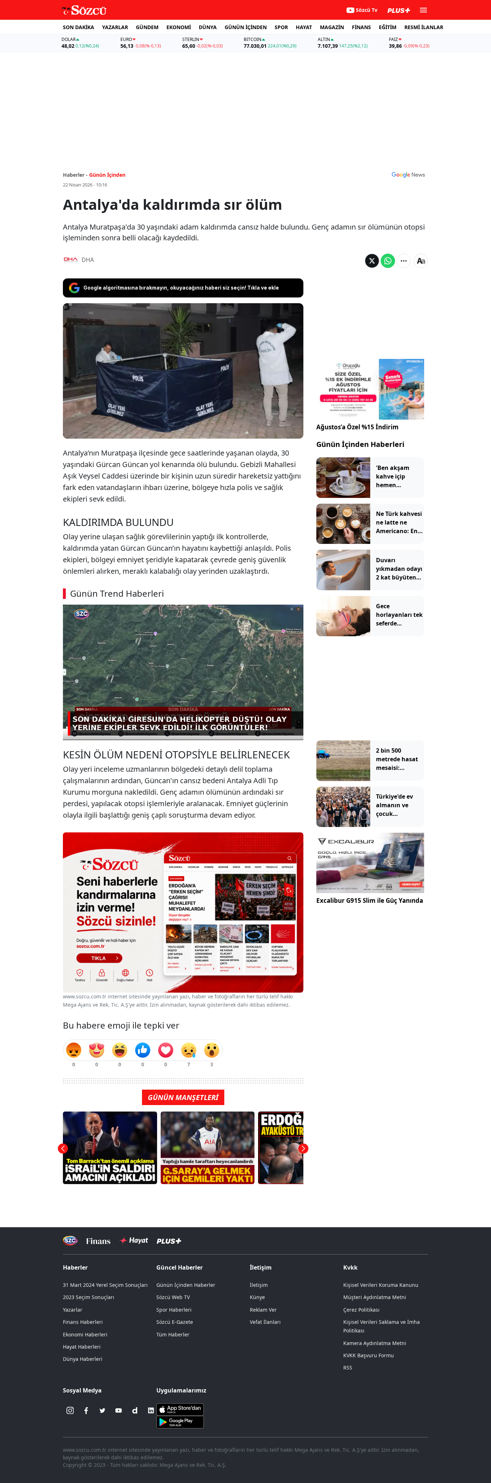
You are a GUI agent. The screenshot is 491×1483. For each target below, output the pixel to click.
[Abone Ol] (408, 174)
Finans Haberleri (83, 1321)
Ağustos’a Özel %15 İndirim (357, 427)
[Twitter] (102, 1410)
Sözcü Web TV (173, 1297)
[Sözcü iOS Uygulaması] (180, 1409)
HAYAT (304, 27)
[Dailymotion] (135, 1410)
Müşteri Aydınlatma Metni (374, 1297)
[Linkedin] (151, 1410)
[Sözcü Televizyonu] (70, 1241)
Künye (257, 1297)
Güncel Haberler (179, 1267)
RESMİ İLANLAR (423, 27)
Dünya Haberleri (82, 1358)
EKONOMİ (178, 27)
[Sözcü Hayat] (133, 1240)
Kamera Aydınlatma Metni (374, 1343)
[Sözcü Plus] (169, 1241)
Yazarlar (72, 1309)
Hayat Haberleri (82, 1346)
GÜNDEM (147, 27)
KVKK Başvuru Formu (368, 1355)
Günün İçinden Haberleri (360, 444)
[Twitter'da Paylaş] (372, 261)
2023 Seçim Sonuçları (88, 1297)
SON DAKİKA (78, 27)
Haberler (75, 1267)
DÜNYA (208, 27)
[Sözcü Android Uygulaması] (180, 1422)
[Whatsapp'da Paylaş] (388, 261)
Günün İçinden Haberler (185, 1284)
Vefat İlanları (265, 1321)
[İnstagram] (70, 1410)
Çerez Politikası (361, 1309)
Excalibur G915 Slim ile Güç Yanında (369, 901)
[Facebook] (86, 1410)
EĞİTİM (387, 27)
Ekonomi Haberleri (85, 1334)
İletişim (259, 1284)
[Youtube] (118, 1410)
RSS (347, 1367)
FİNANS (361, 27)
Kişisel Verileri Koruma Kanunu (380, 1284)
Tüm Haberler (172, 1334)
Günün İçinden (107, 174)
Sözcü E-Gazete (174, 1321)
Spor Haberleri (174, 1309)
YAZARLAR (115, 27)
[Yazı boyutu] (421, 261)
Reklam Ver (263, 1309)
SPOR (281, 27)
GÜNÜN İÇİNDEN (246, 27)
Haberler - (75, 174)
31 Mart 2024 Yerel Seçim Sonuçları (105, 1284)
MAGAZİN (332, 27)
